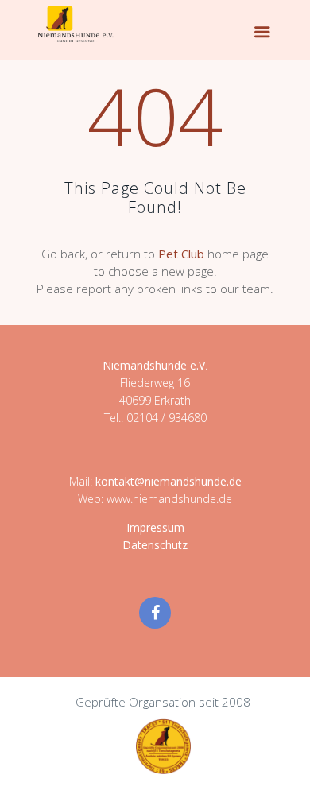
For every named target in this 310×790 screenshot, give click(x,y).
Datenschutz (155, 544)
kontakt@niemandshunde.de (168, 481)
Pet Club (181, 253)
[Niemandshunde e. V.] (75, 24)
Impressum (155, 527)
